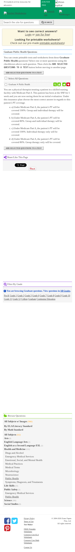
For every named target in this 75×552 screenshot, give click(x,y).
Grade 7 (43, 295)
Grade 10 (66, 295)
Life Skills (9, 485)
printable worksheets (52, 43)
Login (28, 34)
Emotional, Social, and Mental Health (23, 460)
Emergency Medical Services (19, 456)
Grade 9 (58, 295)
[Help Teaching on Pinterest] (7, 528)
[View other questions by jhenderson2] (59, 84)
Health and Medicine (14, 449)
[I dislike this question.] (68, 84)
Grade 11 (8, 299)
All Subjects (10, 434)
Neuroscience (12, 474)
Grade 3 (20, 295)
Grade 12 (17, 299)
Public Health (12, 478)
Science (8, 500)
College (24, 299)
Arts (6, 438)
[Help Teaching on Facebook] (7, 520)
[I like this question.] (64, 84)
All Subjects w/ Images (15, 421)
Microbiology (12, 471)
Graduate (32, 299)
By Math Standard (13, 429)
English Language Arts (16, 441)
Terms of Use (28, 521)
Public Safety (11, 489)
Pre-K (6, 295)
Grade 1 (13, 295)
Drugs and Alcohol (14, 453)
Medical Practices (14, 463)
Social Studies (11, 504)
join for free (42, 34)
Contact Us (28, 547)
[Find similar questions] (55, 84)
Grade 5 (28, 295)
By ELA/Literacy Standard (18, 426)
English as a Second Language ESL (22, 445)
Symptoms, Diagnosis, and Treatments (24, 482)
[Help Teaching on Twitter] (14, 520)
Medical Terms (12, 467)
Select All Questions (18, 78)
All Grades (65, 291)
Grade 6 (35, 295)
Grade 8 (50, 295)
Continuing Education (46, 299)
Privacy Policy (29, 518)
